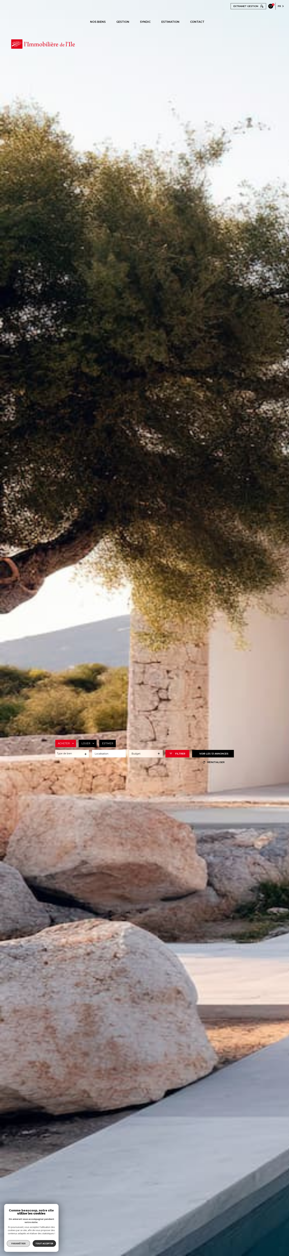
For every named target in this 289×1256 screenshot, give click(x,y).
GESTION (122, 22)
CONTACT (197, 22)
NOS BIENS (98, 22)
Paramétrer (18, 1243)
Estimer (107, 743)
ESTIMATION (170, 22)
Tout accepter (44, 1243)
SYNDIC (145, 22)
